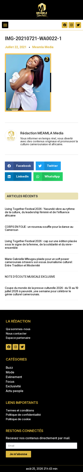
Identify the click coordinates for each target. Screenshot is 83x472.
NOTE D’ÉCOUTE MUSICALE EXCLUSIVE (30, 276)
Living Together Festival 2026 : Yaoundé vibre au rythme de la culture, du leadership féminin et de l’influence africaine (40, 212)
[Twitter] (78, 25)
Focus (10, 381)
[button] (5, 25)
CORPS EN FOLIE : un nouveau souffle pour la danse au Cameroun (39, 228)
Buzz (9, 367)
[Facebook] (65, 25)
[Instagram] (71, 25)
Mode (10, 372)
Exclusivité (13, 386)
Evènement (14, 377)
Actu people (14, 391)
